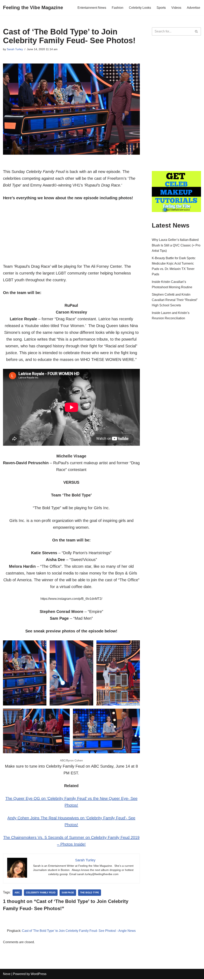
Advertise (193, 7)
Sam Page (68, 892)
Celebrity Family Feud (41, 892)
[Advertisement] (71, 235)
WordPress (38, 974)
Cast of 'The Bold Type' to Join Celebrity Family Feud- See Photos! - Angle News (79, 930)
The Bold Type (89, 892)
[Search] (196, 31)
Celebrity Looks (140, 7)
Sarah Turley (15, 49)
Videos (176, 7)
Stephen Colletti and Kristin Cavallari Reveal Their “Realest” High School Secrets (174, 300)
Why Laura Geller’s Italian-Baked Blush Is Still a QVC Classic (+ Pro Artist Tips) (176, 245)
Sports (161, 7)
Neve (7, 974)
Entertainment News (91, 7)
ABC (17, 892)
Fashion (117, 7)
